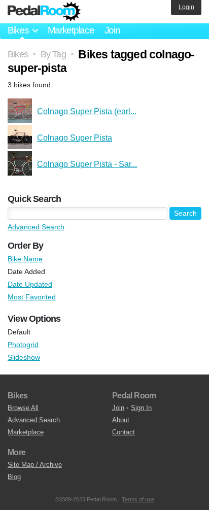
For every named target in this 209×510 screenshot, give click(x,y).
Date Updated (30, 284)
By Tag (53, 54)
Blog (14, 477)
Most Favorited (32, 297)
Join (112, 30)
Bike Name (25, 259)
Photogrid (23, 345)
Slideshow (24, 357)
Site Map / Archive (35, 464)
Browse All (23, 408)
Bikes (18, 54)
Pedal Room (44, 12)
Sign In (141, 408)
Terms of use (138, 499)
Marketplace (71, 30)
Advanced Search (36, 227)
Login (186, 7)
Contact (123, 432)
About (120, 420)
